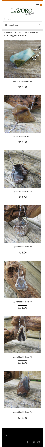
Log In (6, 435)
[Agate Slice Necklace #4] (22, 224)
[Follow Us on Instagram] (33, 442)
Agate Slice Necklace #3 (22, 301)
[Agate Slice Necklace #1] (22, 389)
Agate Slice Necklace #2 (22, 357)
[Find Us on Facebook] (27, 442)
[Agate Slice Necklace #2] (22, 334)
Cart (37, 5)
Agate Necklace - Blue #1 (22, 81)
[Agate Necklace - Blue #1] (22, 58)
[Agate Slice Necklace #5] (22, 169)
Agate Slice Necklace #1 (22, 412)
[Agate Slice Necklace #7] (22, 113)
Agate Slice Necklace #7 (22, 136)
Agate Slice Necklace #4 (22, 246)
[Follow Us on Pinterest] (38, 442)
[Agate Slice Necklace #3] (22, 279)
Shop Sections (11, 25)
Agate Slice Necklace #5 (22, 191)
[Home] (22, 12)
